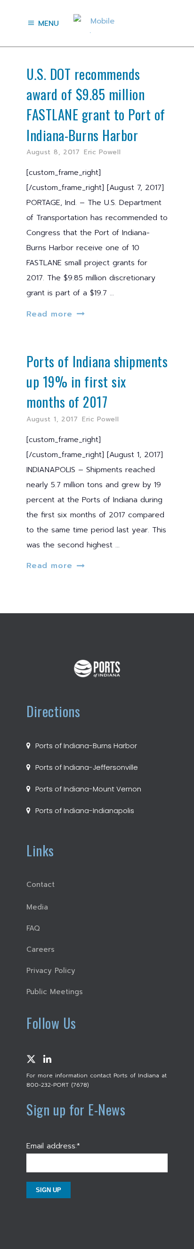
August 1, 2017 (52, 419)
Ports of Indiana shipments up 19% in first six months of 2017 (97, 381)
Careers (40, 949)
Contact (40, 884)
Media (37, 907)
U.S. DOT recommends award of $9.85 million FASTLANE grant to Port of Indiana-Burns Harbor (95, 104)
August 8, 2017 (53, 152)
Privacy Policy (50, 970)
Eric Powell (102, 152)
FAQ (33, 928)
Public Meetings (54, 992)
